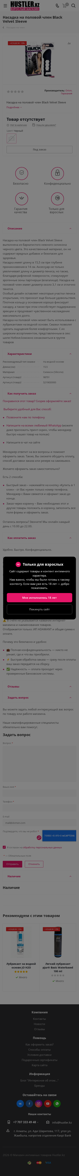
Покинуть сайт (39, 609)
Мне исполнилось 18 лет (39, 597)
